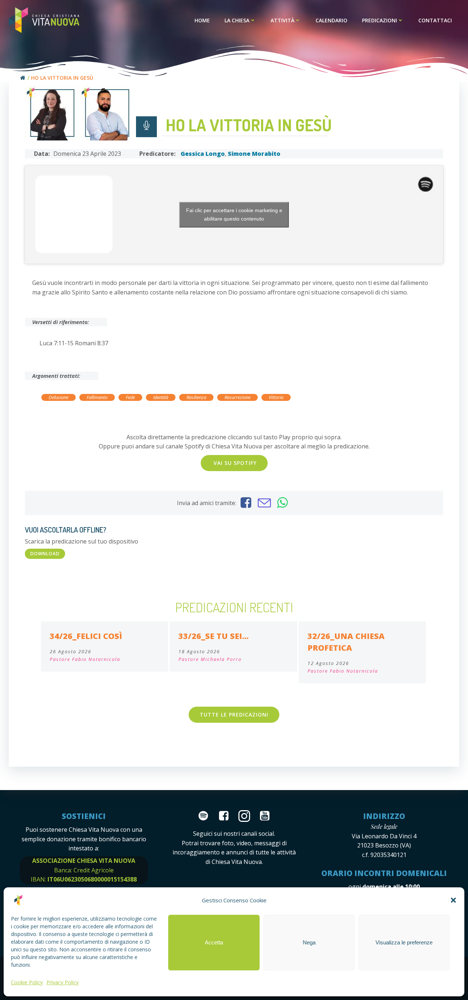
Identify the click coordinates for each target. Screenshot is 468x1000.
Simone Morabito (254, 154)
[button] (453, 900)
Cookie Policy (27, 982)
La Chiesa (236, 20)
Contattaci (435, 20)
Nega (309, 942)
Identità (160, 397)
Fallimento (97, 397)
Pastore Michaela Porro (210, 659)
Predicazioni (379, 20)
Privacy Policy (62, 982)
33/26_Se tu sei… (213, 636)
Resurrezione (237, 397)
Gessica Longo (203, 154)
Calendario (331, 20)
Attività (282, 20)
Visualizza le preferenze (404, 942)
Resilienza (196, 397)
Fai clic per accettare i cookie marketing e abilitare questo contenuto (234, 214)
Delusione (58, 397)
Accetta (214, 942)
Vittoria (276, 397)
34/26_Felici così (86, 636)
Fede (130, 397)
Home (202, 20)
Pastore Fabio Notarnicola (85, 659)
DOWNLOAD (45, 553)
